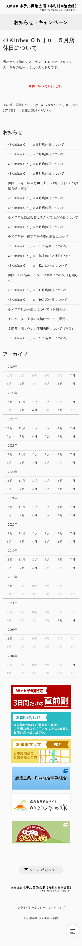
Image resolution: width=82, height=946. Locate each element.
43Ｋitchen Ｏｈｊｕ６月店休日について (36, 164)
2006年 (13, 629)
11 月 (22, 401)
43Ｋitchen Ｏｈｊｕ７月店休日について (36, 154)
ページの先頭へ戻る (43, 870)
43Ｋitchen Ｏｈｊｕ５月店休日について (36, 173)
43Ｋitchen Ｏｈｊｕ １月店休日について (37, 246)
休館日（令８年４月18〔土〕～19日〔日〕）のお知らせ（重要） (43, 185)
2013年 (13, 577)
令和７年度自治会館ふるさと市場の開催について (43, 217)
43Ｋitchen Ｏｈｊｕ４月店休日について (36, 198)
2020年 (13, 524)
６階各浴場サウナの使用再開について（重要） (41, 328)
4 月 (34, 410)
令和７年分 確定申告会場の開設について (38, 236)
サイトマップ (56, 907)
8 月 (60, 428)
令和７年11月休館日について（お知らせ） (38, 309)
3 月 (47, 383)
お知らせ (13, 132)
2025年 (13, 393)
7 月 (72, 375)
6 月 (9, 383)
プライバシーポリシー (31, 907)
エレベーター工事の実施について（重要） (38, 319)
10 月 (34, 401)
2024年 (13, 419)
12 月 (9, 401)
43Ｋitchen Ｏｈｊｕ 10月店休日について (37, 299)
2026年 (13, 366)
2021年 (13, 498)
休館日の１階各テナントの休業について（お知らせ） (43, 277)
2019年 (13, 550)
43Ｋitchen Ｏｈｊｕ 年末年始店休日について (41, 256)
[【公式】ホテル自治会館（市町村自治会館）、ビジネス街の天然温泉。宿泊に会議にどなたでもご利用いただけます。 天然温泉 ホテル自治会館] (41, 7)
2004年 (13, 656)
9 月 (47, 401)
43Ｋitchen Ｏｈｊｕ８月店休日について (36, 144)
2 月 (60, 383)
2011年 (13, 603)
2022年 (13, 471)
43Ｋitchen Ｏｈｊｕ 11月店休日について (37, 290)
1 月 (72, 383)
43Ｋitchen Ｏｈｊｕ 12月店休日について (37, 265)
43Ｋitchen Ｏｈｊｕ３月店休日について (36, 208)
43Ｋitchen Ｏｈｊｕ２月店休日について (36, 227)
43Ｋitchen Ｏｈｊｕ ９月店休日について (37, 338)
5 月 (22, 383)
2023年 (13, 445)
